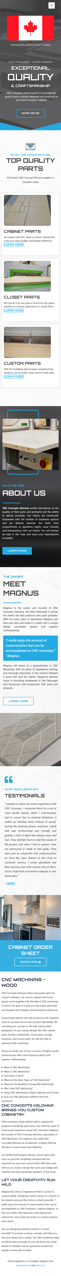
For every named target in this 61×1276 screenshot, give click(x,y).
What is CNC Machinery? (17, 1071)
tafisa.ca (40, 1265)
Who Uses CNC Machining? (18, 1088)
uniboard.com (23, 1265)
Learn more (13, 244)
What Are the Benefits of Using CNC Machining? (29, 1084)
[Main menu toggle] (51, 5)
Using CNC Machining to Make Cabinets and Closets (31, 1092)
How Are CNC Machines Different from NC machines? (25, 1098)
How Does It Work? (14, 1075)
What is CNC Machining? (17, 1067)
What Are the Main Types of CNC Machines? (27, 1080)
